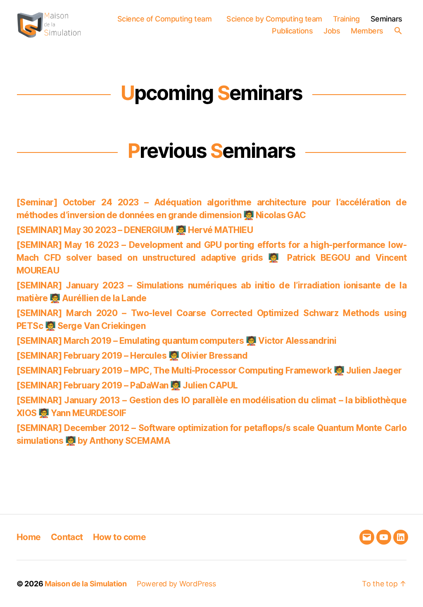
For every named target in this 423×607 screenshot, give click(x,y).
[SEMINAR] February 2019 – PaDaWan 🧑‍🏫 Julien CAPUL (127, 385)
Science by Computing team (274, 18)
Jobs (331, 30)
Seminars (386, 18)
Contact (67, 537)
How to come (119, 537)
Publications (292, 30)
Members (367, 30)
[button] (400, 30)
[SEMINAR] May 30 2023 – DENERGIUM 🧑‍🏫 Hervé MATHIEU (135, 230)
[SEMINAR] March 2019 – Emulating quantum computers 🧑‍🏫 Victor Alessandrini (176, 341)
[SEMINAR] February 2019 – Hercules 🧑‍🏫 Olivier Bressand (132, 355)
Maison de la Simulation (86, 583)
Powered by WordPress (176, 583)
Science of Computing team (164, 18)
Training (346, 18)
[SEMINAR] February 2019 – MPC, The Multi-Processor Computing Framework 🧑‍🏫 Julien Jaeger (209, 370)
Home (29, 537)
